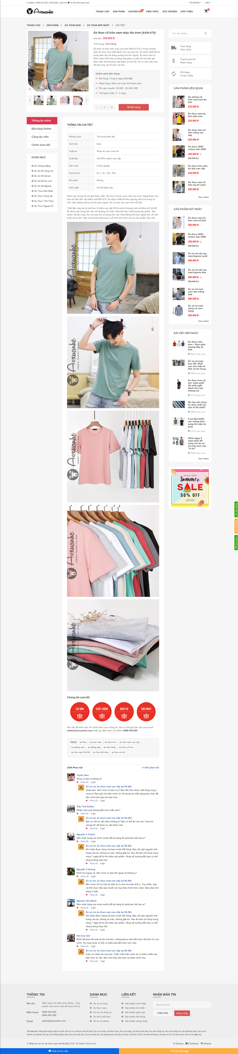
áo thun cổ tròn (126, 747)
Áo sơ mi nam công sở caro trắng (195, 308)
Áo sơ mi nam (100, 1003)
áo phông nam (78, 747)
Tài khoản (194, 3)
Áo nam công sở (157, 1031)
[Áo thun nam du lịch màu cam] (179, 118)
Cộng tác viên (40, 136)
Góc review (169, 11)
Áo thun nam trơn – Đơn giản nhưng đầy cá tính (196, 345)
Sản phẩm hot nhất (135, 1008)
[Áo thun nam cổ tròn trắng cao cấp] (179, 135)
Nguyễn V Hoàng (86, 869)
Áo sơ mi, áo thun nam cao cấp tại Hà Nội (109, 786)
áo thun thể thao (100, 752)
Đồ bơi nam (236, 543)
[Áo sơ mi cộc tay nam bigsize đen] (179, 274)
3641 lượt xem (197, 354)
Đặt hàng (134, 107)
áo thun (83, 742)
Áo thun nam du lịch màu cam (197, 114)
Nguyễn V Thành (86, 834)
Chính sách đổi (41, 145)
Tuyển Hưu (83, 775)
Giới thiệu (54, 3)
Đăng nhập (182, 1013)
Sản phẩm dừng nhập (136, 1021)
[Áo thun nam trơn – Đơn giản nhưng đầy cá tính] (179, 343)
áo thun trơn (110, 742)
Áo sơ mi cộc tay (76, 1034)
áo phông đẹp (94, 747)
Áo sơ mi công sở (43, 171)
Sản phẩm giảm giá (135, 1012)
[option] (58, 61)
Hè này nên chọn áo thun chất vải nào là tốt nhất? (197, 405)
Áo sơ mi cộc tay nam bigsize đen (197, 271)
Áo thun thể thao (44, 201)
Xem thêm (203, 197)
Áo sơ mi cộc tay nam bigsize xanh (197, 254)
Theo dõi (162, 1013)
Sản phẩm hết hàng (135, 1016)
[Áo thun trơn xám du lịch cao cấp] (179, 171)
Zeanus (179, 1043)
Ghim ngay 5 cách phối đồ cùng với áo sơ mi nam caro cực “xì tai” (197, 443)
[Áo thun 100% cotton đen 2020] (179, 151)
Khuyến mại (135, 11)
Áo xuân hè (236, 526)
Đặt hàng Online (41, 128)
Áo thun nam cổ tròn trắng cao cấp (197, 132)
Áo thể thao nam (189, 1031)
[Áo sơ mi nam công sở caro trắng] (179, 310)
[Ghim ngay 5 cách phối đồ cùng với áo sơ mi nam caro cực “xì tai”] (179, 441)
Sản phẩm (119, 11)
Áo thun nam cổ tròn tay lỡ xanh (197, 183)
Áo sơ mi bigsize (42, 186)
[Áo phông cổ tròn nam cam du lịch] (179, 102)
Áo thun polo (178, 1034)
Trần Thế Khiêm (85, 806)
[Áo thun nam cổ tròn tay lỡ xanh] (179, 187)
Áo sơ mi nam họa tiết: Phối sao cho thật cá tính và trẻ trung (197, 365)
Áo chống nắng (42, 166)
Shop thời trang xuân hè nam (51, 1031)
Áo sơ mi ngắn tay (193, 1034)
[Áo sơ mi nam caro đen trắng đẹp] (179, 294)
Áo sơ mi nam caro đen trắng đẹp (196, 292)
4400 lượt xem (197, 373)
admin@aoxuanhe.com (79, 730)
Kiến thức (152, 11)
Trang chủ (102, 11)
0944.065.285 (49, 1015)
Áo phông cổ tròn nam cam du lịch (197, 99)
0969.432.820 (42, 3)
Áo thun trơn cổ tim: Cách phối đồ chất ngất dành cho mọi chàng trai (197, 385)
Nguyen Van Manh (87, 900)
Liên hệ (63, 3)
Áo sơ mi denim (42, 176)
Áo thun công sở (43, 196)
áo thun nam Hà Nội (80, 752)
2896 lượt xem (197, 412)
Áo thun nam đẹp (140, 1031)
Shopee (207, 1043)
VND (207, 3)
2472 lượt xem (197, 431)
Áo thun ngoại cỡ (43, 206)
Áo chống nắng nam (59, 1034)
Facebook (193, 1043)
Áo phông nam (107, 1034)
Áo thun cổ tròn (122, 1034)
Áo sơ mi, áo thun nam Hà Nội (79, 1031)
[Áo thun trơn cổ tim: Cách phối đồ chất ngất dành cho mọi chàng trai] (179, 384)
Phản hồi (85, 782)
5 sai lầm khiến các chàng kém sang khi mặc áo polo (197, 423)
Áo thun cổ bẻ (136, 1034)
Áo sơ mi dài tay (92, 1034)
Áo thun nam (73, 25)
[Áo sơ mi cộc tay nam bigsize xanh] (179, 258)
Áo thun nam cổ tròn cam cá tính (197, 219)
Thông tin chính (41, 120)
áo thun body (110, 747)
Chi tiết (128, 78)
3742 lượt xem (197, 395)
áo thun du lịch (118, 752)
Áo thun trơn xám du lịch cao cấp (197, 167)
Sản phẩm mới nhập (135, 1003)
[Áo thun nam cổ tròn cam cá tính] (179, 223)
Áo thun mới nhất (98, 25)
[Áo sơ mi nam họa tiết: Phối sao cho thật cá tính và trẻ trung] (179, 363)
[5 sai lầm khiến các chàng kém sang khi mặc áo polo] (179, 422)
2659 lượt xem (197, 453)
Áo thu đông (236, 509)
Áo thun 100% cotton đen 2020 (197, 148)
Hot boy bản (83, 935)
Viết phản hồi (151, 767)
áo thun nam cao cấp (129, 742)
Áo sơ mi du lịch (43, 181)
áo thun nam (96, 742)
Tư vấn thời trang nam (79, 3)
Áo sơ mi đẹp (126, 1031)
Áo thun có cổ (165, 1034)
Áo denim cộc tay (41, 1034)
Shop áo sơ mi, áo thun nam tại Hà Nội (49, 1043)
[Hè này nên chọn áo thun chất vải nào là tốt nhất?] (179, 404)
